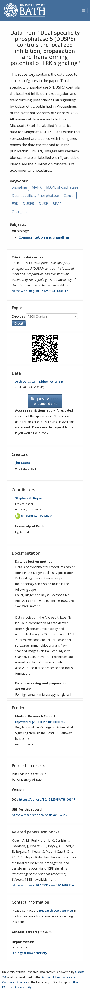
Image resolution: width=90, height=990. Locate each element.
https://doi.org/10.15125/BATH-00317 (40, 291)
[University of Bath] (24, 10)
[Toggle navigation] (84, 10)
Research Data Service (56, 910)
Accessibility (23, 987)
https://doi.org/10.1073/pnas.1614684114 (43, 885)
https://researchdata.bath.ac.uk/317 (40, 815)
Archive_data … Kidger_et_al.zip (39, 381)
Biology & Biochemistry (29, 953)
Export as (18, 316)
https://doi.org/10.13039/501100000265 (40, 722)
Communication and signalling (44, 237)
